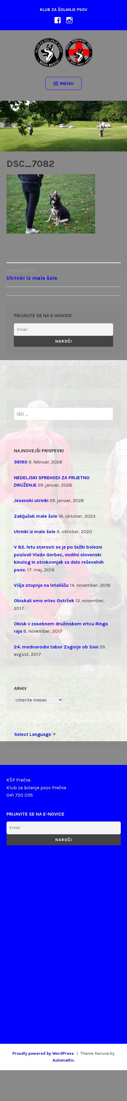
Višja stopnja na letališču (41, 585)
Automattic (63, 1060)
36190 (20, 462)
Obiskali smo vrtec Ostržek (44, 600)
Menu (67, 83)
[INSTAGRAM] (69, 19)
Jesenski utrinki (31, 500)
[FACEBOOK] (57, 19)
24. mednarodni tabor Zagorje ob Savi (56, 647)
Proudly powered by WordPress (43, 1053)
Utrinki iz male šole (35, 531)
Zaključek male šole (35, 516)
